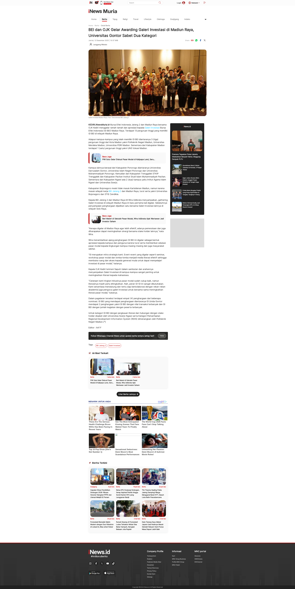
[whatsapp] (196, 40)
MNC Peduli (176, 565)
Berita (104, 19)
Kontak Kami (151, 574)
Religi (125, 19)
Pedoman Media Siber (154, 562)
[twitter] (204, 40)
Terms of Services (153, 568)
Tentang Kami (151, 556)
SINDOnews (198, 559)
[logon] (90, 2)
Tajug (115, 19)
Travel (135, 19)
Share (187, 40)
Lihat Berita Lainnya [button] (127, 394)
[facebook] (200, 40)
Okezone (197, 556)
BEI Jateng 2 (115, 191)
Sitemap (149, 577)
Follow (162, 336)
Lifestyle (147, 19)
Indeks (187, 19)
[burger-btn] (204, 3)
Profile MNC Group (178, 562)
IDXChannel (198, 562)
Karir (173, 556)
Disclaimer (150, 565)
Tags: (90, 344)
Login (179, 3)
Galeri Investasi (152, 127)
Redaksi (149, 559)
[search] (159, 2)
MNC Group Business (179, 559)
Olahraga (161, 19)
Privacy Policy (151, 571)
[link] (192, 40)
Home (93, 19)
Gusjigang (174, 19)
